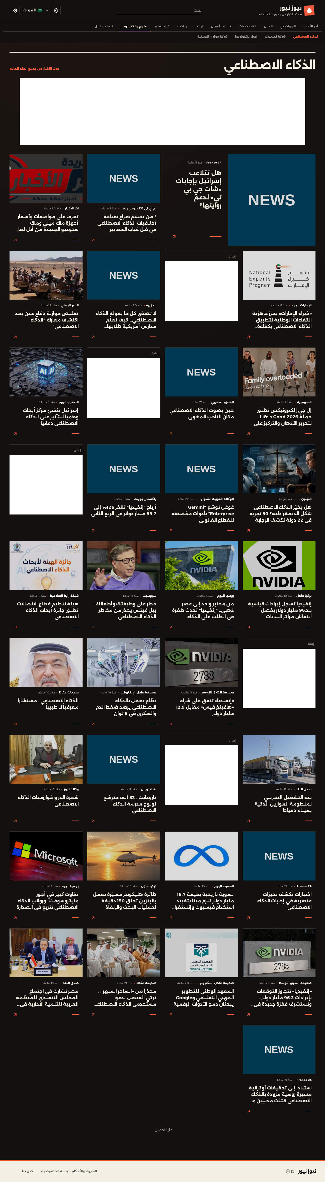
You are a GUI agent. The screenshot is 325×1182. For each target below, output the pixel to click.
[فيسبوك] (292, 1171)
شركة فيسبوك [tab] (275, 36)
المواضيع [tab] (288, 26)
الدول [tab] (268, 26)
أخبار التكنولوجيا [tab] (246, 36)
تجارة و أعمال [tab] (221, 26)
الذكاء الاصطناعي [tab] (305, 36)
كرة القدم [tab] (162, 26)
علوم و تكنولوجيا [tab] (133, 26)
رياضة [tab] (182, 26)
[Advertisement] (162, 111)
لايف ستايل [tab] (103, 26)
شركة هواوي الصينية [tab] (212, 36)
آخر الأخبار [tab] (310, 26)
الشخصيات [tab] (247, 26)
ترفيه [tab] (198, 26)
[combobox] (159, 10)
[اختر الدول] (56, 10)
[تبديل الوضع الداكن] (15, 10)
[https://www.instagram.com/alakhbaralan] (288, 1171)
